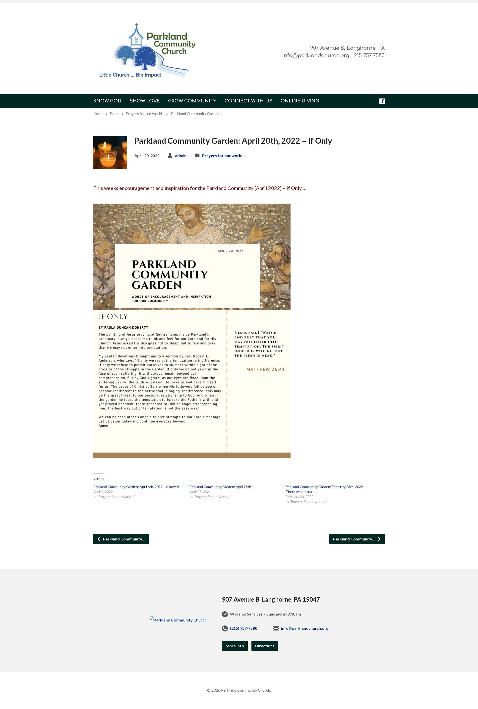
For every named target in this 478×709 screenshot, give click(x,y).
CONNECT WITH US (248, 101)
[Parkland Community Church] (178, 620)
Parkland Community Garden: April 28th (220, 487)
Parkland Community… (123, 538)
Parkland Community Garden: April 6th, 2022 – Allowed (136, 487)
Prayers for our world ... (145, 113)
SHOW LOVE (144, 101)
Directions (265, 645)
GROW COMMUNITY (192, 101)
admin (180, 155)
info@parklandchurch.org (304, 628)
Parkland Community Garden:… (197, 113)
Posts (115, 113)
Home (98, 113)
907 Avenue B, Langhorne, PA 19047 (271, 599)
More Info (235, 645)
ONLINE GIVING (300, 101)
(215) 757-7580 (243, 628)
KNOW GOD (107, 101)
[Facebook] (382, 101)
